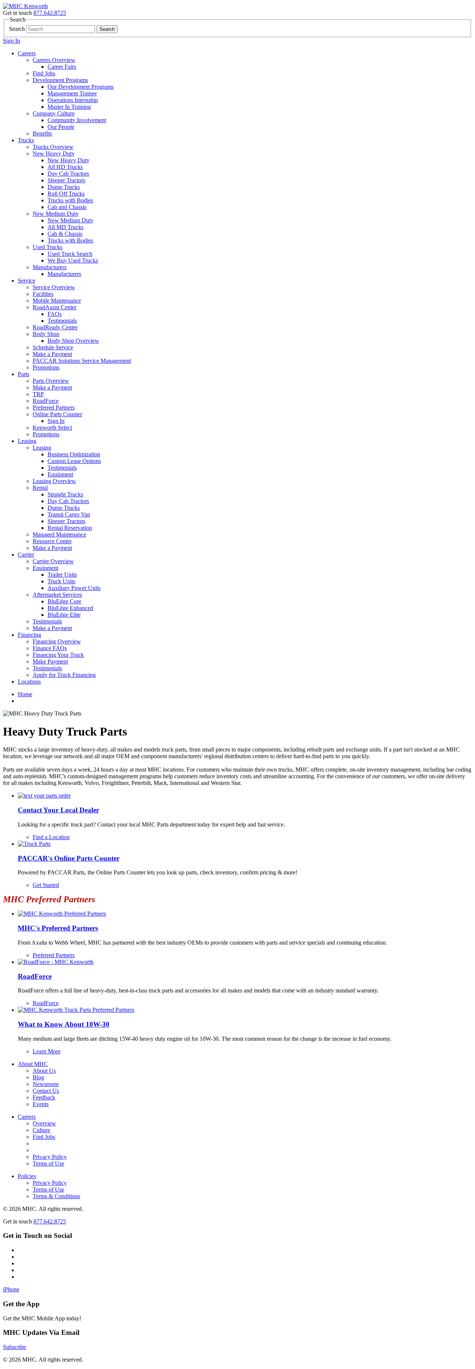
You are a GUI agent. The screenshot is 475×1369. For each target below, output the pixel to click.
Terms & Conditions (56, 1196)
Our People (61, 127)
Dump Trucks (64, 187)
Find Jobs (44, 73)
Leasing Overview (54, 481)
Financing (29, 635)
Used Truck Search (70, 254)
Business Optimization (74, 454)
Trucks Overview (53, 147)
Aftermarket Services (57, 594)
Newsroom (46, 1084)
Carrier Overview (53, 561)
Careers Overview (54, 60)
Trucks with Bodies (70, 200)
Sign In (11, 41)
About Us (44, 1071)
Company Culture (54, 113)
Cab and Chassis (67, 207)
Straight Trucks (65, 494)
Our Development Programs (81, 87)
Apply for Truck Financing (64, 675)
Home (25, 694)
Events (41, 1104)
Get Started (46, 885)
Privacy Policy (50, 1157)
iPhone (11, 1289)
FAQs (55, 314)
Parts (23, 374)
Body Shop (46, 334)
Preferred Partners (54, 407)
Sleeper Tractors (66, 180)
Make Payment (50, 661)
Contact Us (46, 1091)
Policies (27, 1176)
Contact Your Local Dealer (58, 810)
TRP (38, 394)
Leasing (27, 441)
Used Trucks (47, 247)
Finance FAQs (50, 648)
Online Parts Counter (57, 414)
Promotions (46, 367)
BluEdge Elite (64, 615)
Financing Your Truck (58, 655)
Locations (29, 681)
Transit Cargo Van (69, 514)
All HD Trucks (65, 167)
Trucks (26, 140)
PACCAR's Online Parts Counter (68, 858)
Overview (44, 1123)
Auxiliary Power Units (74, 588)
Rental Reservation (70, 528)
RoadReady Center (55, 327)
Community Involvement (77, 120)
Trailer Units (62, 574)
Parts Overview (51, 381)
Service (26, 280)
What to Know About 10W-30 (63, 1024)
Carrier (26, 554)
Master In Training (69, 107)
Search (17, 29)
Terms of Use (48, 1163)
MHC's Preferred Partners (58, 928)
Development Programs (60, 80)
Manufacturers (49, 267)
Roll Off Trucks (66, 193)
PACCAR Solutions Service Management (82, 361)
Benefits (42, 133)
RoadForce (46, 401)
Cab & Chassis (65, 234)
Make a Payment (52, 354)
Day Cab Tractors (68, 173)
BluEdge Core (64, 601)
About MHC (33, 1064)
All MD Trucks (65, 227)
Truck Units (61, 581)
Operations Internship (73, 100)
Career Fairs (62, 66)
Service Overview (54, 287)
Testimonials (62, 320)
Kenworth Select (52, 427)
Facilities (43, 294)
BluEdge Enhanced (70, 608)
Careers (27, 53)
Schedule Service (53, 347)
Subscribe (14, 1347)
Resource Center (52, 541)
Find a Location (51, 837)
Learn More (46, 1051)
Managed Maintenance (59, 534)
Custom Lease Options (74, 461)
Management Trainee (72, 93)
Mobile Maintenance (57, 300)
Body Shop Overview (73, 341)
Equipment (60, 474)
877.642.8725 (49, 13)
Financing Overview (57, 641)
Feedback (44, 1097)
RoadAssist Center (54, 307)
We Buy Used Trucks (73, 260)
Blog (38, 1077)
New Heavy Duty (54, 153)
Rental (40, 488)
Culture (41, 1130)
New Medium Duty (56, 214)
